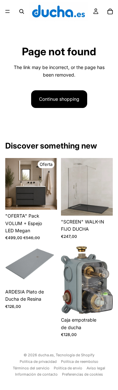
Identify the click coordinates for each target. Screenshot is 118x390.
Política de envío (68, 368)
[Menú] (7, 11)
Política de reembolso (79, 361)
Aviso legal (96, 368)
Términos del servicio (31, 368)
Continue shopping (59, 99)
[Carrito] (110, 11)
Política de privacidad (38, 361)
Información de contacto (36, 374)
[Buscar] (21, 11)
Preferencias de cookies (82, 374)
